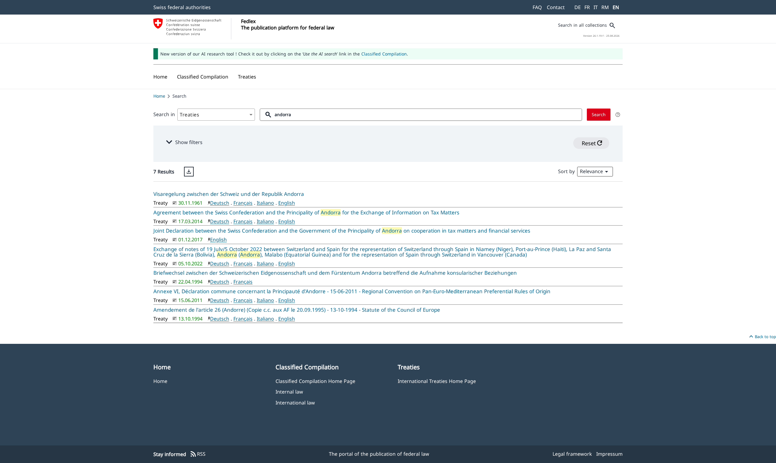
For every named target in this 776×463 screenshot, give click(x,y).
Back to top (762, 336)
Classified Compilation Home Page (315, 381)
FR (587, 7)
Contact (556, 7)
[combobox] (216, 114)
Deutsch (219, 202)
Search (599, 114)
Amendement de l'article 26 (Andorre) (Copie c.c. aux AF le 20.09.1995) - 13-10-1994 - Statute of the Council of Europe (296, 309)
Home (159, 96)
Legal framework (572, 454)
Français (243, 202)
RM (605, 7)
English (286, 202)
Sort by (566, 171)
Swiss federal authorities (182, 7)
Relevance (595, 171)
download (189, 171)
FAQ (537, 7)
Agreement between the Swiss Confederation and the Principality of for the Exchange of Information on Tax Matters (306, 212)
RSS (198, 454)
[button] (202, 77)
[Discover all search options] (618, 114)
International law (295, 402)
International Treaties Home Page (437, 381)
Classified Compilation (384, 54)
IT (596, 7)
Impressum (609, 454)
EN (616, 7)
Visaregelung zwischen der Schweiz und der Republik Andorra (228, 193)
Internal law (289, 391)
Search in (164, 114)
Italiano (265, 202)
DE (577, 7)
